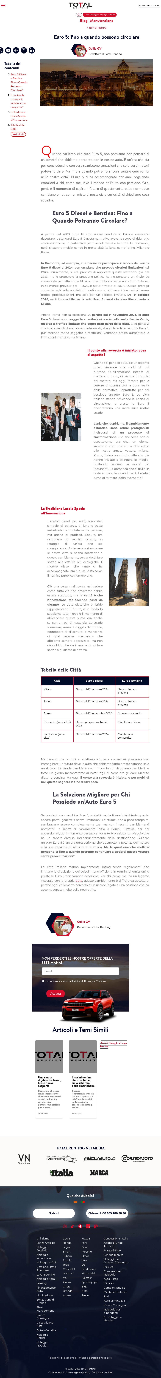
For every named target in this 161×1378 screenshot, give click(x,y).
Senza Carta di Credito (46, 1301)
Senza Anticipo (46, 1242)
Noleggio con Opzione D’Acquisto (116, 1261)
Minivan (109, 1283)
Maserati (68, 1273)
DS (83, 1264)
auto (79, 880)
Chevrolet (69, 1269)
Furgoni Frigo (112, 1250)
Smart (67, 1251)
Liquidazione (45, 1295)
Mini (84, 1242)
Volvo (85, 1260)
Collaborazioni (56, 1372)
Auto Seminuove (114, 1300)
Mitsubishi (88, 1273)
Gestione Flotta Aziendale (46, 1268)
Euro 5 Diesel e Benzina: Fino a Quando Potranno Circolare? (19, 82)
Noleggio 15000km (42, 1344)
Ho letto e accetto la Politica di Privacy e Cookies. (75, 981)
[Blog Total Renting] (96, 1226)
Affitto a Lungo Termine (113, 1244)
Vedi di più (18, 134)
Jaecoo (86, 1295)
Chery (66, 1286)
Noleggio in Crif (46, 1262)
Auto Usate (111, 1278)
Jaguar (67, 1247)
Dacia (66, 1238)
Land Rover (89, 1269)
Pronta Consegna (43, 1317)
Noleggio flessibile (42, 1249)
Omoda (67, 1291)
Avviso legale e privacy (78, 1372)
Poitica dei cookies (102, 1372)
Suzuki (67, 1260)
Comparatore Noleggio (112, 1273)
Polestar (87, 1277)
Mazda (86, 1238)
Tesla (66, 1264)
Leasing (41, 1283)
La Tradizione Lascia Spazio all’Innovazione (19, 116)
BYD (84, 1286)
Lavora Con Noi (46, 1274)
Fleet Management (45, 1309)
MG (65, 1277)
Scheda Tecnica (113, 1254)
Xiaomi (67, 1282)
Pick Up (109, 1266)
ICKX (85, 1291)
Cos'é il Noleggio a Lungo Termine (100, 15)
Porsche (87, 1251)
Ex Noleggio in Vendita (113, 1319)
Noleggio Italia (46, 1278)
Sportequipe (89, 1282)
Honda (67, 1242)
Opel (85, 1247)
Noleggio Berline (42, 1336)
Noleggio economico (44, 1256)
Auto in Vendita (46, 1330)
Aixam (67, 1295)
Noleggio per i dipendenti (112, 1311)
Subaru (67, 1256)
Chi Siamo (43, 1238)
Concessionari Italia (116, 1238)
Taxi (106, 1296)
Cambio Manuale (114, 1287)
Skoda (85, 1256)
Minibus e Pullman (115, 1292)
